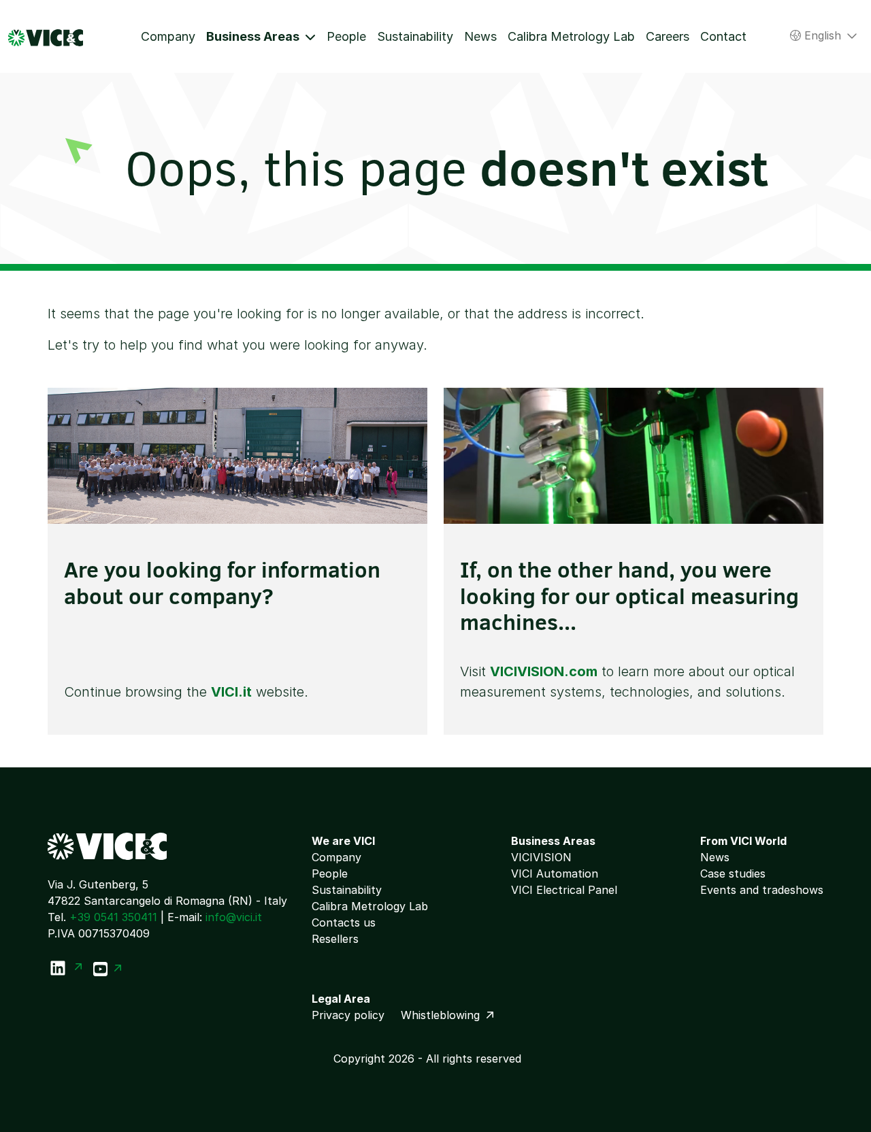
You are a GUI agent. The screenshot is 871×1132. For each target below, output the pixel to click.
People (346, 36)
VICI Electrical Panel (564, 890)
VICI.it (231, 692)
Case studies (733, 873)
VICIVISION (541, 857)
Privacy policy (348, 1015)
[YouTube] (107, 968)
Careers (667, 36)
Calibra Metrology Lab (571, 36)
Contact (723, 36)
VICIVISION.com (543, 671)
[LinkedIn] (65, 968)
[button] (261, 36)
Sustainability (415, 36)
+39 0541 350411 (113, 917)
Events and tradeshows (761, 890)
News (480, 36)
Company (168, 36)
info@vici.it (234, 917)
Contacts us (344, 922)
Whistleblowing (442, 1015)
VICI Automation (554, 873)
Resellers (335, 939)
